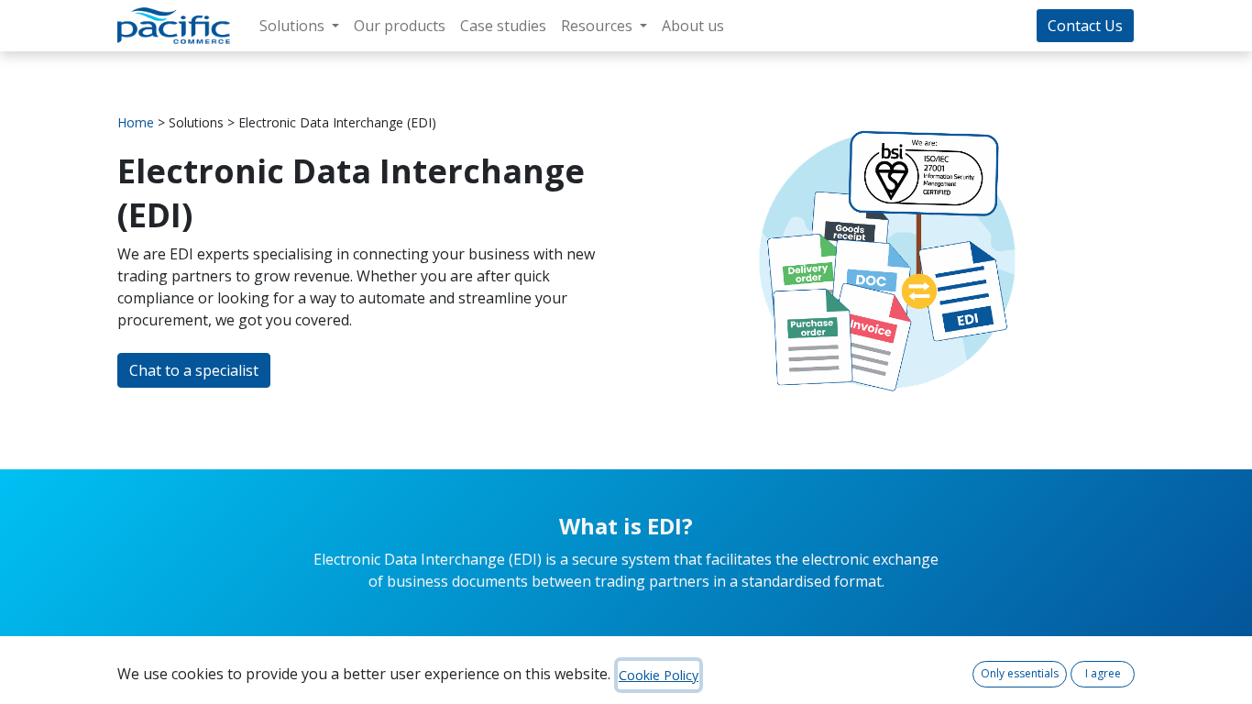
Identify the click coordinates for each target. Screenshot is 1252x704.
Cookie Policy (658, 675)
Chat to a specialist (193, 370)
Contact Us (1085, 26)
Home (135, 122)
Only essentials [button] (1020, 673)
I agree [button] (1103, 673)
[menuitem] (399, 25)
